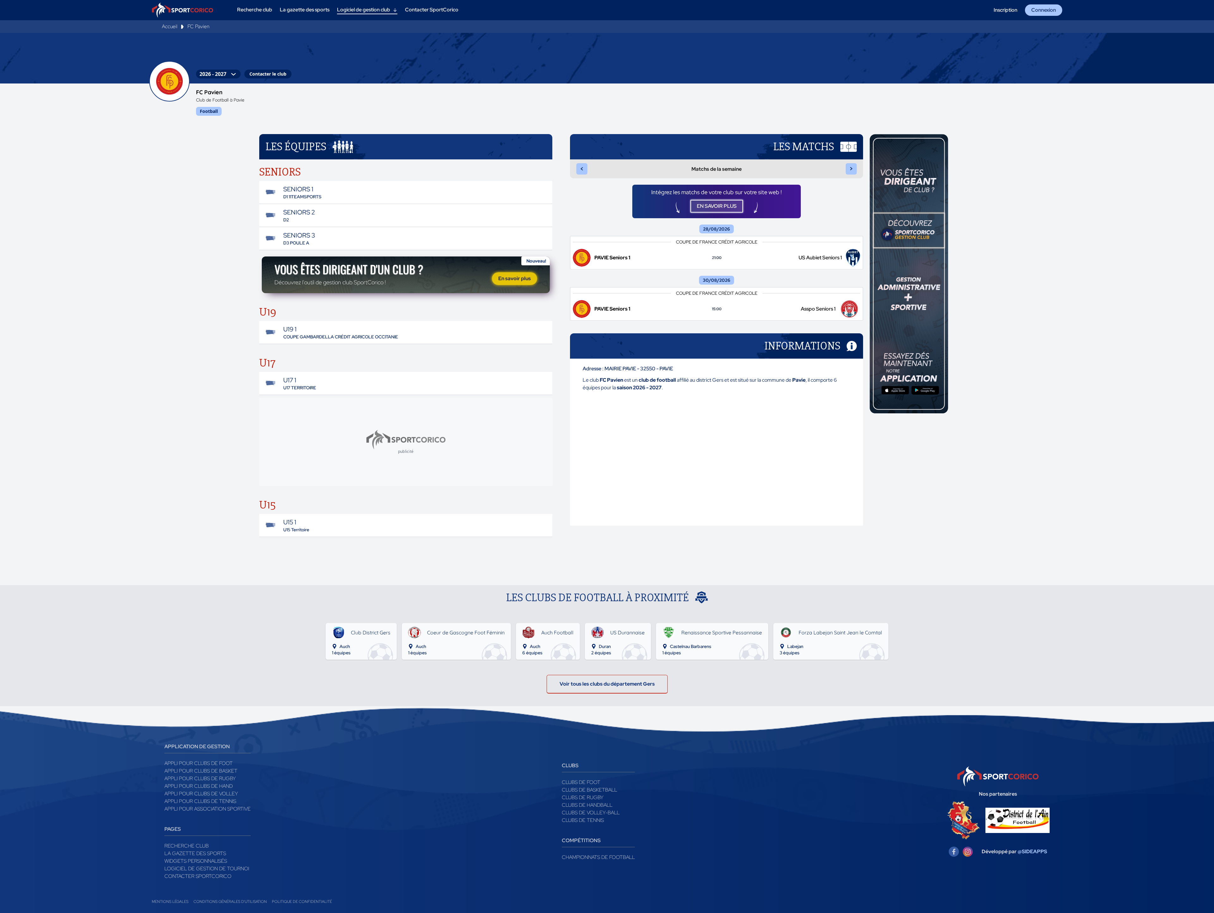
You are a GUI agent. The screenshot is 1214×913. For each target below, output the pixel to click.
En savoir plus (514, 278)
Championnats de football (598, 857)
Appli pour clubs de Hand (198, 786)
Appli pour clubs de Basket (200, 771)
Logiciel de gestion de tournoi (206, 868)
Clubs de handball (587, 805)
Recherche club (186, 845)
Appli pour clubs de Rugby (200, 778)
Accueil (169, 26)
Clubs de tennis (583, 820)
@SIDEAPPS (1032, 851)
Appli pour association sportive (207, 808)
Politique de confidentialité (302, 901)
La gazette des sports (195, 853)
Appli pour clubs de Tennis (200, 801)
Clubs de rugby (583, 797)
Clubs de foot (581, 782)
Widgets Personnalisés (195, 861)
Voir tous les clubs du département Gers (607, 684)
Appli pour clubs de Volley (201, 793)
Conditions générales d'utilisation (230, 901)
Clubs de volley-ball (591, 812)
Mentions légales (170, 901)
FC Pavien (198, 26)
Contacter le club (267, 74)
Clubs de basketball (589, 790)
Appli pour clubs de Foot (198, 763)
